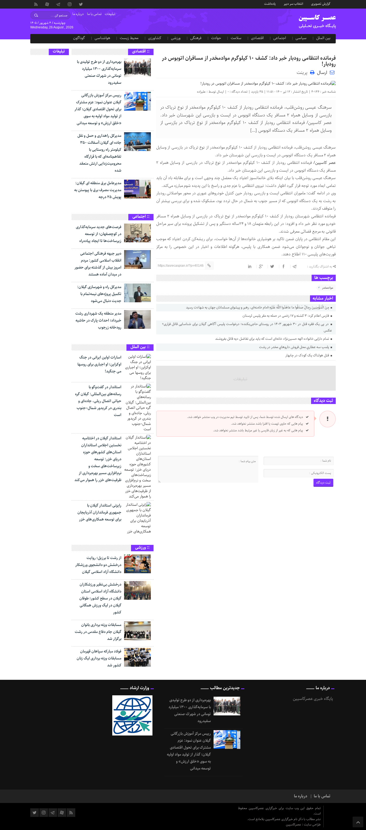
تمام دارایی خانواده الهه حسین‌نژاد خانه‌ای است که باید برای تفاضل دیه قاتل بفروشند (272, 339)
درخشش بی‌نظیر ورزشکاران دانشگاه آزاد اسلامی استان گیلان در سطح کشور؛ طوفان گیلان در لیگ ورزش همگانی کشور (100, 598)
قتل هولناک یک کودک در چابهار (307, 355)
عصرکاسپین (294, 824)
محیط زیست (129, 38)
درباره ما (78, 14)
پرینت (303, 72)
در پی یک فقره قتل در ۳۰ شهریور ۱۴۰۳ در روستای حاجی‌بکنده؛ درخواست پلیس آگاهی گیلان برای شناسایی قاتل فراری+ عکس (247, 327)
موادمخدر (327, 287)
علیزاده (201, 92)
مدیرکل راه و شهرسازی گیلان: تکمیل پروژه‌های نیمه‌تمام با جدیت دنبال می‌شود (99, 294)
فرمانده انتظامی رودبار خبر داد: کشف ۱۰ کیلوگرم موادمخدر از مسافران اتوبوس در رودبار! (249, 61)
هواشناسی (102, 38)
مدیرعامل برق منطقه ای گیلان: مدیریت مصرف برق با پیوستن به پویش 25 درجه (97, 190)
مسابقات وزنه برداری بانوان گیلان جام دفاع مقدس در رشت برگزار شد (98, 632)
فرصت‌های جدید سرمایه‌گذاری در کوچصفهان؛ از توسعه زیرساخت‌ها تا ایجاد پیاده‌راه (98, 234)
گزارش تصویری (320, 3)
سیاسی (301, 38)
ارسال (322, 73)
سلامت (236, 38)
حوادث (216, 38)
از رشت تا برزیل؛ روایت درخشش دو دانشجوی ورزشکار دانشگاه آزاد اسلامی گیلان (98, 565)
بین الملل (323, 38)
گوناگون (79, 38)
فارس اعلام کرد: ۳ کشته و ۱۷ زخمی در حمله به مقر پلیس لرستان (286, 316)
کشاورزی (154, 38)
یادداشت (270, 3)
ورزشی (176, 38)
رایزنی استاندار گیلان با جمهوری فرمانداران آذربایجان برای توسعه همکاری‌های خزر (99, 512)
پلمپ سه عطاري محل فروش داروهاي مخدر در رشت (294, 347)
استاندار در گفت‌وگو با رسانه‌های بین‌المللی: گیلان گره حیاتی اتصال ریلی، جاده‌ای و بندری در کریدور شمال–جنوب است (98, 401)
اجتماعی (279, 38)
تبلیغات (110, 14)
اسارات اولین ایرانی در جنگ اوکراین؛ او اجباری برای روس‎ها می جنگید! (99, 364)
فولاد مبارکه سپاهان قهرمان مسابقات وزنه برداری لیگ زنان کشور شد (99, 658)
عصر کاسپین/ (324, 162)
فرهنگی (195, 38)
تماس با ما (94, 14)
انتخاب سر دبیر (293, 3)
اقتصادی (257, 38)
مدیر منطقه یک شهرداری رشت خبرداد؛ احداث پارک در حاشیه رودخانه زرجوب (98, 320)
